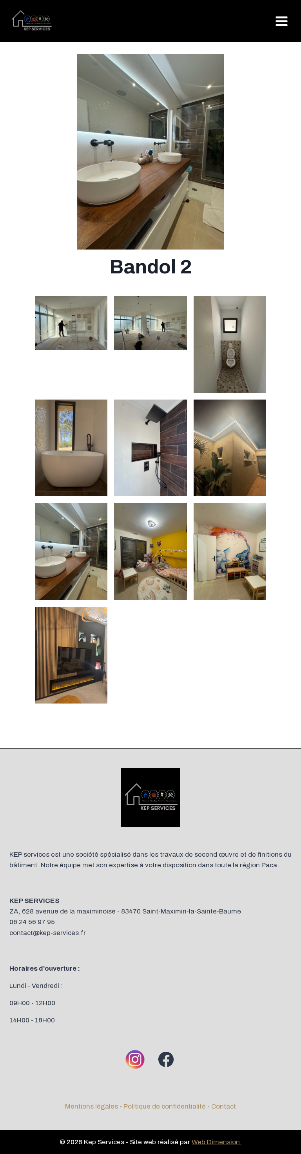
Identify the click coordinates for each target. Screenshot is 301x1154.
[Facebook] (165, 1059)
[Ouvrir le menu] (281, 21)
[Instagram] (135, 1059)
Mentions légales (91, 1106)
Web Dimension (216, 1142)
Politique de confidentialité (164, 1106)
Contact (223, 1106)
